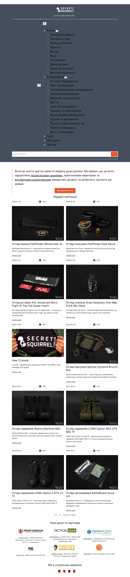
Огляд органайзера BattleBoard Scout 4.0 (90, 494)
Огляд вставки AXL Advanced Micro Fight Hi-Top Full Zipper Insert (35, 304)
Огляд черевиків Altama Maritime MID (36, 428)
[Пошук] (114, 154)
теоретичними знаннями (46, 175)
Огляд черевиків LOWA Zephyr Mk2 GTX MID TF (91, 430)
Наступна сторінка (69, 515)
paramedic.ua (88, 539)
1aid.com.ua (88, 554)
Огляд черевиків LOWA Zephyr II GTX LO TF (37, 494)
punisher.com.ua (56, 554)
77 (60, 515)
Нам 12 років (20, 360)
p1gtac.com (20, 555)
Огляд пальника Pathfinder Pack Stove (90, 244)
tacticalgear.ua (55, 537)
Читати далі (16, 256)
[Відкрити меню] (39, 85)
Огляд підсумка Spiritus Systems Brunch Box (92, 368)
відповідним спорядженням (33, 179)
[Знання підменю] (57, 31)
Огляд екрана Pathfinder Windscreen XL (37, 244)
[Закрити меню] (44, 23)
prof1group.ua (23, 538)
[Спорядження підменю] (65, 77)
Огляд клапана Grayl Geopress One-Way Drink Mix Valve (91, 304)
